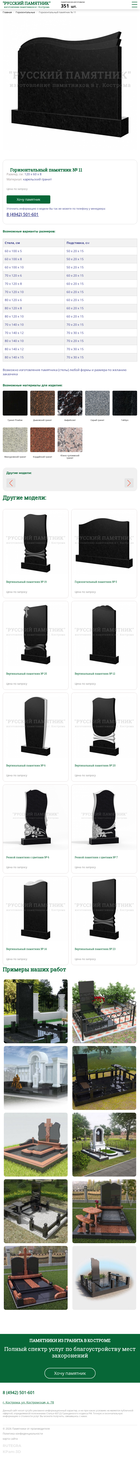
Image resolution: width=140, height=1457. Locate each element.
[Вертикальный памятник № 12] (104, 633)
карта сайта (10, 1438)
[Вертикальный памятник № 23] (104, 909)
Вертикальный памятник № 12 (95, 673)
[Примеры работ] (36, 1011)
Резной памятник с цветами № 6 (27, 857)
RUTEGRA (12, 1445)
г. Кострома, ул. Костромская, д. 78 (28, 1402)
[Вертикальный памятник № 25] (35, 633)
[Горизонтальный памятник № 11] (70, 83)
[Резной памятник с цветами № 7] (104, 817)
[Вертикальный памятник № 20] (104, 725)
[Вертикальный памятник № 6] (35, 725)
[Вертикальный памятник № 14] (35, 909)
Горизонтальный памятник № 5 (96, 582)
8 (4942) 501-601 (23, 214)
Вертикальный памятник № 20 (95, 765)
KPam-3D (12, 1452)
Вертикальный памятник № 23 (95, 949)
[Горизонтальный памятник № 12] (129, 482)
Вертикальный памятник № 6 (26, 765)
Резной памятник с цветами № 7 (96, 857)
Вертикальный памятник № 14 (26, 949)
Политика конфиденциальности (23, 1433)
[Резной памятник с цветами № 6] (35, 817)
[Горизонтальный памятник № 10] (10, 482)
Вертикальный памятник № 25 (26, 673)
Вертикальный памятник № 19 (26, 582)
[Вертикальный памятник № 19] (35, 542)
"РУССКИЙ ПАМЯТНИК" (26, 3)
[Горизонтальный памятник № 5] (104, 542)
